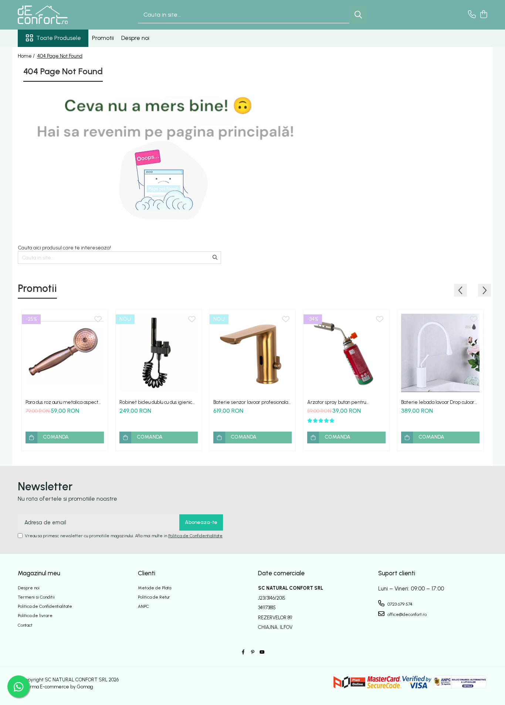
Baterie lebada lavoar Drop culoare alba (439, 402)
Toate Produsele (58, 37)
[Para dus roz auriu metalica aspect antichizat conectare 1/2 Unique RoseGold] (65, 353)
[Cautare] (358, 15)
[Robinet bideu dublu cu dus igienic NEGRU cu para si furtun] (158, 353)
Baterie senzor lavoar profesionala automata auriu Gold (250, 402)
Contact (25, 625)
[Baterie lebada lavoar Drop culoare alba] (440, 353)
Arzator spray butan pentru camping (336, 402)
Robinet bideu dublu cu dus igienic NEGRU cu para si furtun (155, 402)
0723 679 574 (399, 604)
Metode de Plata (154, 587)
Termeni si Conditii (36, 597)
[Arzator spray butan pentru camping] (346, 353)
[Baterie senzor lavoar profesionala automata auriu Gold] (252, 353)
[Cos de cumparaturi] (483, 14)
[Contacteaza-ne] (472, 14)
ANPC (143, 606)
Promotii (103, 37)
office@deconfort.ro (406, 614)
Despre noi (135, 37)
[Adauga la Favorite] (98, 320)
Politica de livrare (35, 615)
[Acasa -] (55, 15)
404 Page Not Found (59, 56)
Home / (27, 56)
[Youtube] (262, 652)
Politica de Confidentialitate (195, 535)
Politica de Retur (154, 597)
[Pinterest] (252, 652)
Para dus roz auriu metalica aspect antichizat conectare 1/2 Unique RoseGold (62, 402)
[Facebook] (243, 652)
